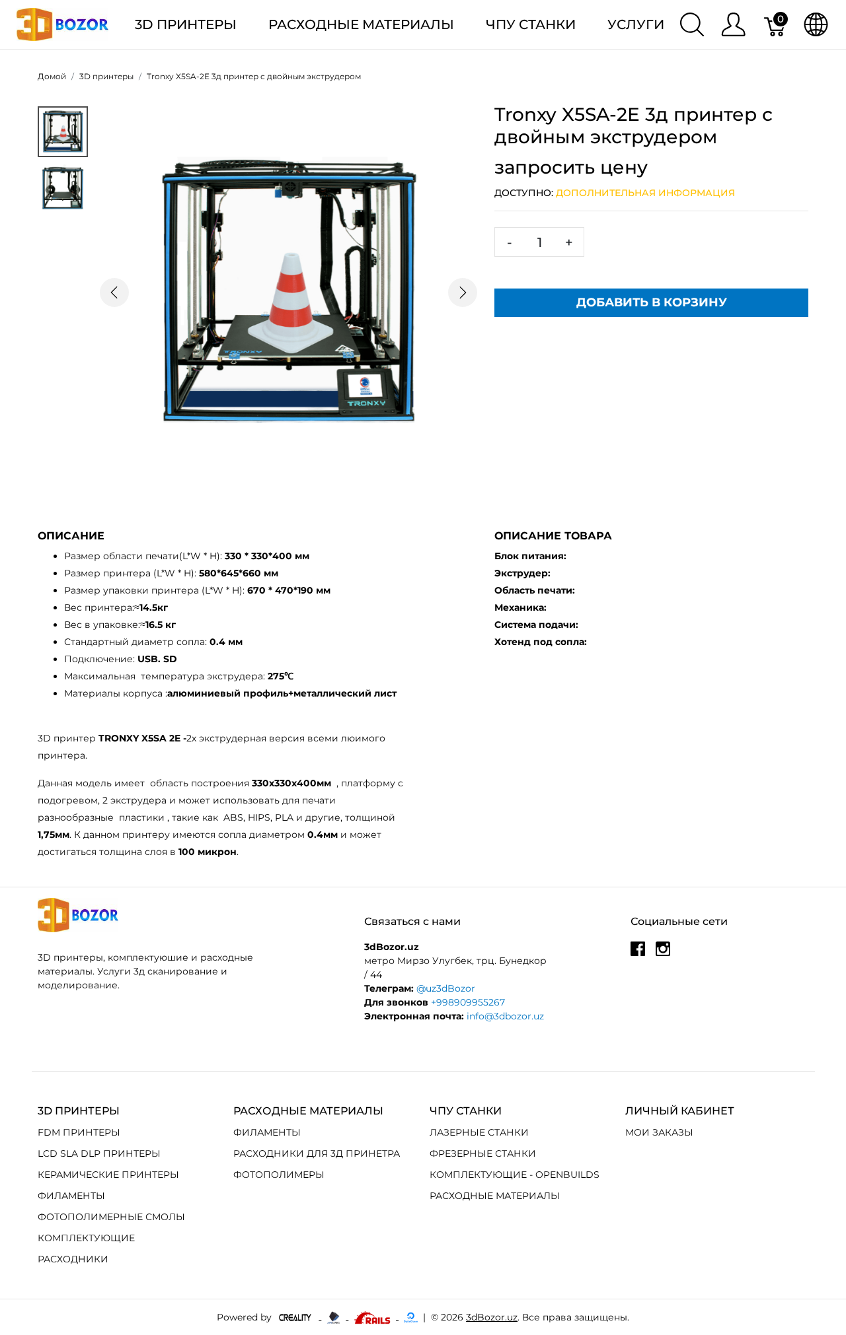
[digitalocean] (411, 1316)
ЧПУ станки (531, 24)
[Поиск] (692, 24)
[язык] (815, 24)
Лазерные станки (479, 1132)
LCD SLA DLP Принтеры (99, 1153)
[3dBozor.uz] (62, 23)
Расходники (73, 1259)
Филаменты (71, 1196)
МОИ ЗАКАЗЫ (659, 1132)
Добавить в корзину (651, 302)
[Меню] (733, 24)
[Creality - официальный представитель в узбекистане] (296, 1316)
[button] (114, 293)
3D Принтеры (186, 24)
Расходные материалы (361, 24)
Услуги (635, 24)
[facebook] (637, 953)
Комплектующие (86, 1238)
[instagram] (662, 953)
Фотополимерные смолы (111, 1217)
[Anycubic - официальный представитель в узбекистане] (334, 1316)
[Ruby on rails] (373, 1316)
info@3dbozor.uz (505, 1016)
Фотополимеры (279, 1175)
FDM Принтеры (79, 1132)
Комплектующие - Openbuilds (514, 1175)
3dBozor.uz (492, 1317)
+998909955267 (468, 1002)
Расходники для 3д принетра (316, 1153)
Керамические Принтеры (108, 1175)
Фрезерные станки (483, 1153)
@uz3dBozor (445, 988)
